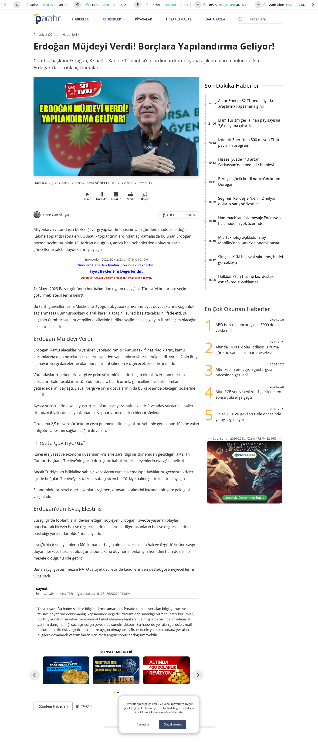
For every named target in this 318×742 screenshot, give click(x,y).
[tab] (114, 692)
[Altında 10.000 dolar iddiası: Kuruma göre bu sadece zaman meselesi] (66, 670)
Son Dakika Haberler (232, 85)
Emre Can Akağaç (56, 214)
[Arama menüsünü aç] (240, 19)
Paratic (39, 34)
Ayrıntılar (143, 724)
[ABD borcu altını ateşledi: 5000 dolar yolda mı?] (166, 670)
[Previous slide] (5, 4)
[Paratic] (47, 19)
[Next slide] (313, 4)
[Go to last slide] (34, 675)
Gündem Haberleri (62, 34)
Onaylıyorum (173, 724)
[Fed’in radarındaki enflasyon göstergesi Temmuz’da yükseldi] (116, 670)
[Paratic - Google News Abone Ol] (179, 216)
